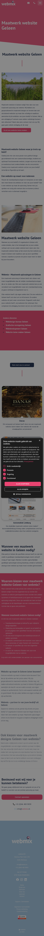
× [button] (39, 440)
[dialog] (22, 468)
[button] (22, 494)
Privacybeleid (28, 461)
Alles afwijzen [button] (22, 489)
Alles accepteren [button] (22, 484)
